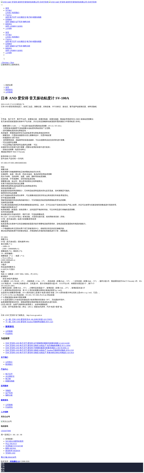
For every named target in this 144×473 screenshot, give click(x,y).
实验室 (8, 390)
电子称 (8, 379)
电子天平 (9, 374)
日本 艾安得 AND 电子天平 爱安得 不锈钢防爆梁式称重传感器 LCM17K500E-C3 (37, 348)
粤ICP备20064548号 (8, 457)
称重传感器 (9, 381)
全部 (7, 17)
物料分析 (9, 395)
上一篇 (28, 319)
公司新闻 (9, 92)
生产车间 (9, 393)
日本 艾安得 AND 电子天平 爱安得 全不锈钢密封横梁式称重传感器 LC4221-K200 (37, 343)
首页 (7, 8)
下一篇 (29, 322)
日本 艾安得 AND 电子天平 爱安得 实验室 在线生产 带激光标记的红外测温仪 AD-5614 (39, 353)
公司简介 (9, 362)
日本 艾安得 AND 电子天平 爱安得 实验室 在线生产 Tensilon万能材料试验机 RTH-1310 (39, 350)
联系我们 (9, 364)
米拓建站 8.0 (15, 461)
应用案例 (4, 386)
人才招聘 (4, 412)
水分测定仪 (9, 376)
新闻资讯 (9, 90)
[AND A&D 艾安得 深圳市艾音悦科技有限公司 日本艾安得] (72, 2)
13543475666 (6, 431)
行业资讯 (9, 333)
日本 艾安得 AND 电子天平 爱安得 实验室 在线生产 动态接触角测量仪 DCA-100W (38, 345)
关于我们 (4, 357)
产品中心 (4, 369)
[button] (5, 62)
